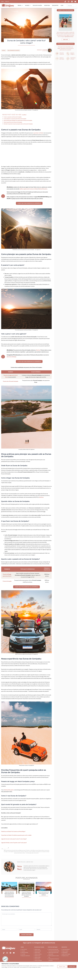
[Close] (76, 963)
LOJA (62, 5)
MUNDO (27, 5)
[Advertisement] (26, 155)
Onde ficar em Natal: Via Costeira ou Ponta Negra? (13, 831)
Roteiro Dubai (37, 957)
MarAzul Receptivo (42, 189)
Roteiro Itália (37, 952)
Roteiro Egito (37, 949)
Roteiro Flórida (38, 950)
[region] (39, 965)
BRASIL (20, 5)
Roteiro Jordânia (38, 954)
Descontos (64, 947)
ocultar (24, 114)
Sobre (2, 1)
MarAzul (38, 350)
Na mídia (23, 954)
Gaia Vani (19, 868)
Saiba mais (65, 39)
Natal (3, 50)
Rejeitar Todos (62, 966)
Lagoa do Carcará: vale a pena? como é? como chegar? (14, 839)
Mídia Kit (7, 1)
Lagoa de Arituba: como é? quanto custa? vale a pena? (14, 842)
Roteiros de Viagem (39, 947)
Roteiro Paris (37, 958)
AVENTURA (47, 5)
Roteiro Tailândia (38, 960)
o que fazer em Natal (38, 133)
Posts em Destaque (52, 947)
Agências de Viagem (66, 954)
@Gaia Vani (30, 862)
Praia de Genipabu (7, 581)
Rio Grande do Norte (13, 50)
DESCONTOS (55, 5)
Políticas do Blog (24, 952)
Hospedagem (65, 952)
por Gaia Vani (44, 50)
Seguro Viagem (65, 950)
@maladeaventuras (69, 36)
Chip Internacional (66, 949)
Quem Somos (24, 949)
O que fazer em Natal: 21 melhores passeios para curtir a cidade (16, 835)
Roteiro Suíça (37, 955)
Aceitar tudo (72, 966)
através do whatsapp (11, 356)
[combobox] (71, 5)
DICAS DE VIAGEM (37, 5)
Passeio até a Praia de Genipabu (10, 381)
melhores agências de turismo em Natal (28, 189)
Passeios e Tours (65, 955)
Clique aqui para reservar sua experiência (29, 203)
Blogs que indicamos (25, 955)
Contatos (23, 950)
